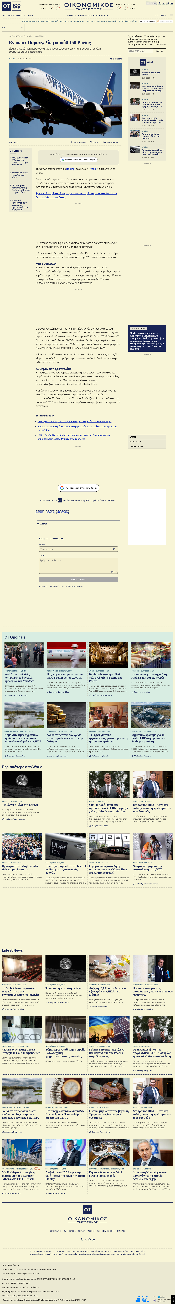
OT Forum (151, 3)
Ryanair (93, 169)
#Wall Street (79, 21)
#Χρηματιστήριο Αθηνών (33, 21)
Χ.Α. (4, 27)
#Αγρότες (91, 21)
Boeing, (70, 169)
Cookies (91, 1231)
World (104, 15)
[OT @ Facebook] (159, 3)
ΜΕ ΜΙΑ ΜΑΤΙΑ (135, 441)
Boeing (39, 512)
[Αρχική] (11, 6)
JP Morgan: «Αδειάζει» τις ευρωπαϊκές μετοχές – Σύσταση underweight (74, 421)
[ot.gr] (88, 9)
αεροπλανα (62, 512)
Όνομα (42, 544)
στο (71, 500)
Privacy (81, 1231)
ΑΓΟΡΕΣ (133, 437)
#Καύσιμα (102, 21)
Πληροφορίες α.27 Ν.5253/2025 (111, 1231)
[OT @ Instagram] (167, 3)
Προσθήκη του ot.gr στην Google (80, 159)
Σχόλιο (42, 555)
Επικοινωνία (55, 1231)
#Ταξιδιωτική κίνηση (128, 21)
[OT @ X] (163, 3)
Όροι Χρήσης (57, 586)
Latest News (12, 950)
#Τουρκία (112, 21)
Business (82, 15)
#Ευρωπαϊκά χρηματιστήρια (59, 21)
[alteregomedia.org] (142, 1301)
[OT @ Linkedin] (171, 3)
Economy (93, 15)
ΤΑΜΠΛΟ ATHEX (136, 446)
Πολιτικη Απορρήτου (75, 586)
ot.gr (10, 36)
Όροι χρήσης (70, 1231)
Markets (71, 15)
